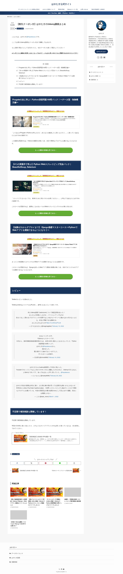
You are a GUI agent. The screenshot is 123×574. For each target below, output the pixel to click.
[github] (101, 57)
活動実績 (94, 79)
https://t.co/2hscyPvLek (53, 323)
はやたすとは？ (101, 51)
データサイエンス (97, 72)
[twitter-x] (98, 57)
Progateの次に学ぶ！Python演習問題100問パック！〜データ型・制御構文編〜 (44, 67)
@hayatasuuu (31, 37)
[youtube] (104, 57)
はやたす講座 (20, 28)
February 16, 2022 (58, 326)
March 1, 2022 (53, 396)
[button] (17, 463)
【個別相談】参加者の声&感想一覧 (40, 437)
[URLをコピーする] (74, 463)
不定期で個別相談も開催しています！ (31, 84)
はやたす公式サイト (62, 4)
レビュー (22, 81)
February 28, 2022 (56, 376)
